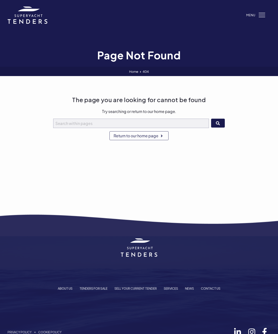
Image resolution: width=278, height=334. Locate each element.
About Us (65, 288)
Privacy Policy (20, 332)
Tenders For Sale (93, 288)
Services (171, 288)
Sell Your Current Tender (135, 288)
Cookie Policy (50, 332)
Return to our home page (136, 135)
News (189, 288)
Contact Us (210, 288)
